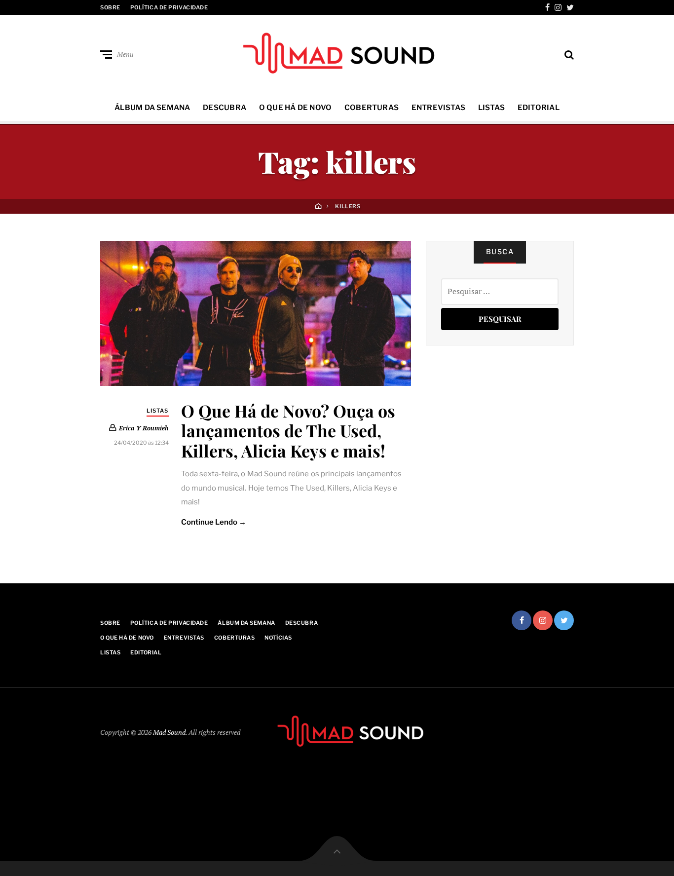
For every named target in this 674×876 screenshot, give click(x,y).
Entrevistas (438, 107)
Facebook (547, 7)
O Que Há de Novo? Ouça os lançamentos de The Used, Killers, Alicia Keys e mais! (288, 430)
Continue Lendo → (214, 522)
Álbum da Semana (152, 107)
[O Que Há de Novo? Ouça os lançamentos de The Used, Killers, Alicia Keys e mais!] (255, 313)
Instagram (558, 7)
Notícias (278, 637)
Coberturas (371, 107)
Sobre (110, 7)
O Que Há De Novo (295, 107)
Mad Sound (169, 732)
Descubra (224, 107)
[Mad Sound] (337, 52)
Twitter (570, 7)
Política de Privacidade (169, 7)
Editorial (539, 107)
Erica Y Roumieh (144, 427)
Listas (491, 107)
